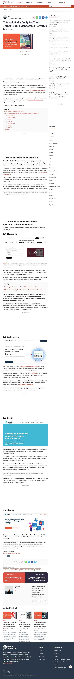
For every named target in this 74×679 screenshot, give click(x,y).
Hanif (20, 628)
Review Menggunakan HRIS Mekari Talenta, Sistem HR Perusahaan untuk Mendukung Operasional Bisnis (59, 95)
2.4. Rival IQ (9, 121)
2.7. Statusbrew (10, 115)
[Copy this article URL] (33, 17)
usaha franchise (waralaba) (35, 100)
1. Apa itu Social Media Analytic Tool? (13, 111)
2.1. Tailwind (9, 127)
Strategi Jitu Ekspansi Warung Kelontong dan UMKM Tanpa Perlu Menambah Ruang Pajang (59, 22)
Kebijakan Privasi (59, 662)
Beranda (5, 9)
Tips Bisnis (27, 6)
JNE (50, 161)
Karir (50, 164)
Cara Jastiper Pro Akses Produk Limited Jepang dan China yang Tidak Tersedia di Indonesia (60, 61)
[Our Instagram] (4, 671)
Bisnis (19, 2)
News (12, 2)
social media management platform (29, 366)
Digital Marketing (40, 2)
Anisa (9, 16)
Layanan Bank (53, 171)
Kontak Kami (57, 653)
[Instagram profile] (15, 590)
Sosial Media (52, 198)
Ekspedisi (51, 146)
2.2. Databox (9, 125)
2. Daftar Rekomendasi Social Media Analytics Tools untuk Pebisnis (21, 113)
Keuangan (52, 168)
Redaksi (56, 656)
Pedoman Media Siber (60, 667)
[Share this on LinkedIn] (46, 17)
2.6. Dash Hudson (10, 117)
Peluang (5, 6)
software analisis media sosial (27, 569)
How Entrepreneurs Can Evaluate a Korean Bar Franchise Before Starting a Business (59, 31)
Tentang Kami (57, 650)
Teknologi (60, 2)
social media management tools (36, 90)
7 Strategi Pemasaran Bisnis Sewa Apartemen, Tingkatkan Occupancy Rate (24, 627)
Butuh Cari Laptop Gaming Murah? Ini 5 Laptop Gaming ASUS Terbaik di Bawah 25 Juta (59, 70)
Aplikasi (51, 137)
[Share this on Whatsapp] (37, 17)
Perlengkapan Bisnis (13, 6)
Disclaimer (57, 664)
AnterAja (51, 134)
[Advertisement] (25, 66)
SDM (50, 192)
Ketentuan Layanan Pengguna (62, 659)
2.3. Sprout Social (10, 123)
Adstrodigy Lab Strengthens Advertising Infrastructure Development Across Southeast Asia (59, 86)
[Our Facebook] (9, 671)
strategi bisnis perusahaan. (26, 384)
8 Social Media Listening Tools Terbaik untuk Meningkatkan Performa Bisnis (24, 290)
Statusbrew (6, 263)
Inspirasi (51, 152)
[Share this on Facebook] (43, 17)
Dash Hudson (33, 373)
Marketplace (51, 2)
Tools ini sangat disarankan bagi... (12, 553)
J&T (50, 158)
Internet (51, 155)
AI (49, 130)
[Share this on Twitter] (40, 17)
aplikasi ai (6, 569)
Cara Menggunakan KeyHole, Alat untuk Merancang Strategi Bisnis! (21, 287)
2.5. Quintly (8, 119)
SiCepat (51, 195)
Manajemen (29, 2)
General (51, 149)
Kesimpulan (7, 129)
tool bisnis (38, 569)
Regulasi (21, 6)
